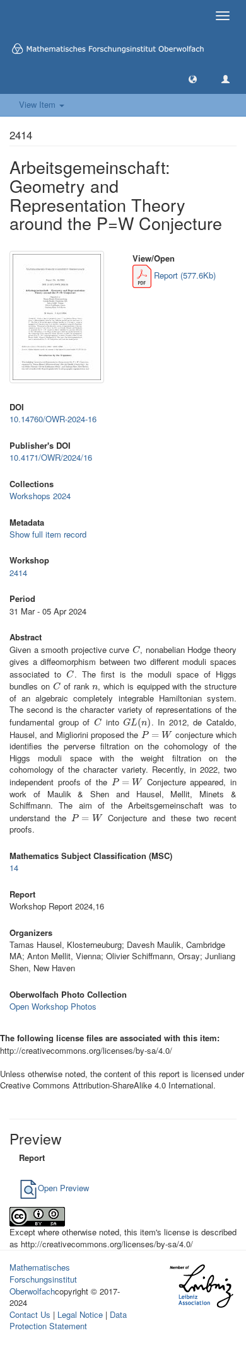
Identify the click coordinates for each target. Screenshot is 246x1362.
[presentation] (136, 649)
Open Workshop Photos (53, 1006)
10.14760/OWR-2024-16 (53, 419)
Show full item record (47, 534)
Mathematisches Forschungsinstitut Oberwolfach (43, 1278)
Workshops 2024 (40, 496)
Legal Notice (80, 1314)
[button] (193, 78)
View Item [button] (38, 104)
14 (13, 868)
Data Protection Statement (68, 1320)
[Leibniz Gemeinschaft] (201, 1286)
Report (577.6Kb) (183, 275)
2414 (18, 573)
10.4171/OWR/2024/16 (50, 457)
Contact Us (29, 1314)
